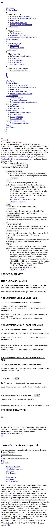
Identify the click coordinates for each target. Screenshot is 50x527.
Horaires (4, 423)
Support (9, 237)
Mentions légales (12, 481)
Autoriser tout (6, 167)
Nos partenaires (16, 62)
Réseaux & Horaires (13, 467)
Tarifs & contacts (12, 27)
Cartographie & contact (18, 35)
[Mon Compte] (6, 75)
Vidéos (9, 244)
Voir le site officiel (29, 199)
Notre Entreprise (12, 473)
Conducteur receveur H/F (19, 71)
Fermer (4, 140)
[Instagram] (6, 134)
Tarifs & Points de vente (14, 469)
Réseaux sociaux (12, 231)
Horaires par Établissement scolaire (23, 18)
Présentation (14, 46)
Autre (8, 204)
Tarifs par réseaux (16, 33)
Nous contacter (11, 477)
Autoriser (14, 178)
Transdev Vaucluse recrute (15, 65)
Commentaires (11, 209)
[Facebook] (6, 132)
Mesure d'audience (13, 215)
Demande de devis (17, 48)
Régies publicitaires (13, 224)
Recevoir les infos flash (18, 23)
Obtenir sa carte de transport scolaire (23, 37)
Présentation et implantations (20, 56)
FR (7, 77)
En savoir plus (15, 199)
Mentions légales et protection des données (16, 159)
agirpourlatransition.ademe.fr (11, 433)
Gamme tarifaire (14, 423)
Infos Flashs (14, 21)
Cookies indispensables (14, 171)
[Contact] (6, 73)
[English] (6, 129)
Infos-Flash (10, 8)
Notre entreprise (11, 50)
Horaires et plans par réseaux (20, 16)
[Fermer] (2, 138)
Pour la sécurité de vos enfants (21, 25)
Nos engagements (16, 60)
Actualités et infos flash (28, 423)
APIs (8, 180)
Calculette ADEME (19, 425)
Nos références (15, 58)
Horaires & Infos (12, 10)
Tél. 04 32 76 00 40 (24, 523)
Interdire (22, 202)
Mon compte (10, 479)
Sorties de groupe (12, 39)
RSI (9, 525)
